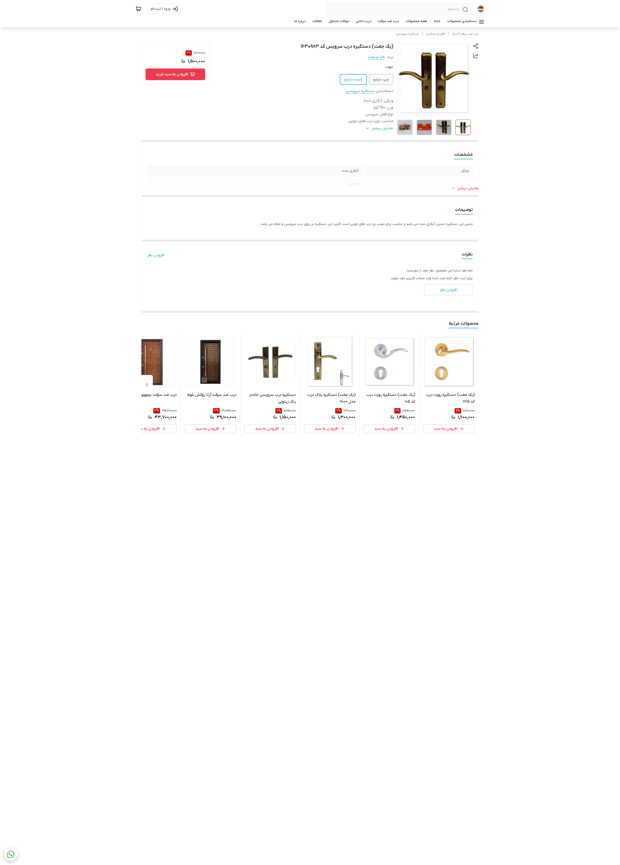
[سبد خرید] (138, 9)
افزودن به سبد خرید (172, 74)
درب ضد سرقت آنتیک (465, 34)
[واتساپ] (10, 854)
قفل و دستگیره (435, 34)
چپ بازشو (381, 79)
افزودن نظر (155, 255)
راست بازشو (353, 79)
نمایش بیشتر (468, 188)
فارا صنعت (376, 57)
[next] (147, 384)
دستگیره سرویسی (407, 34)
